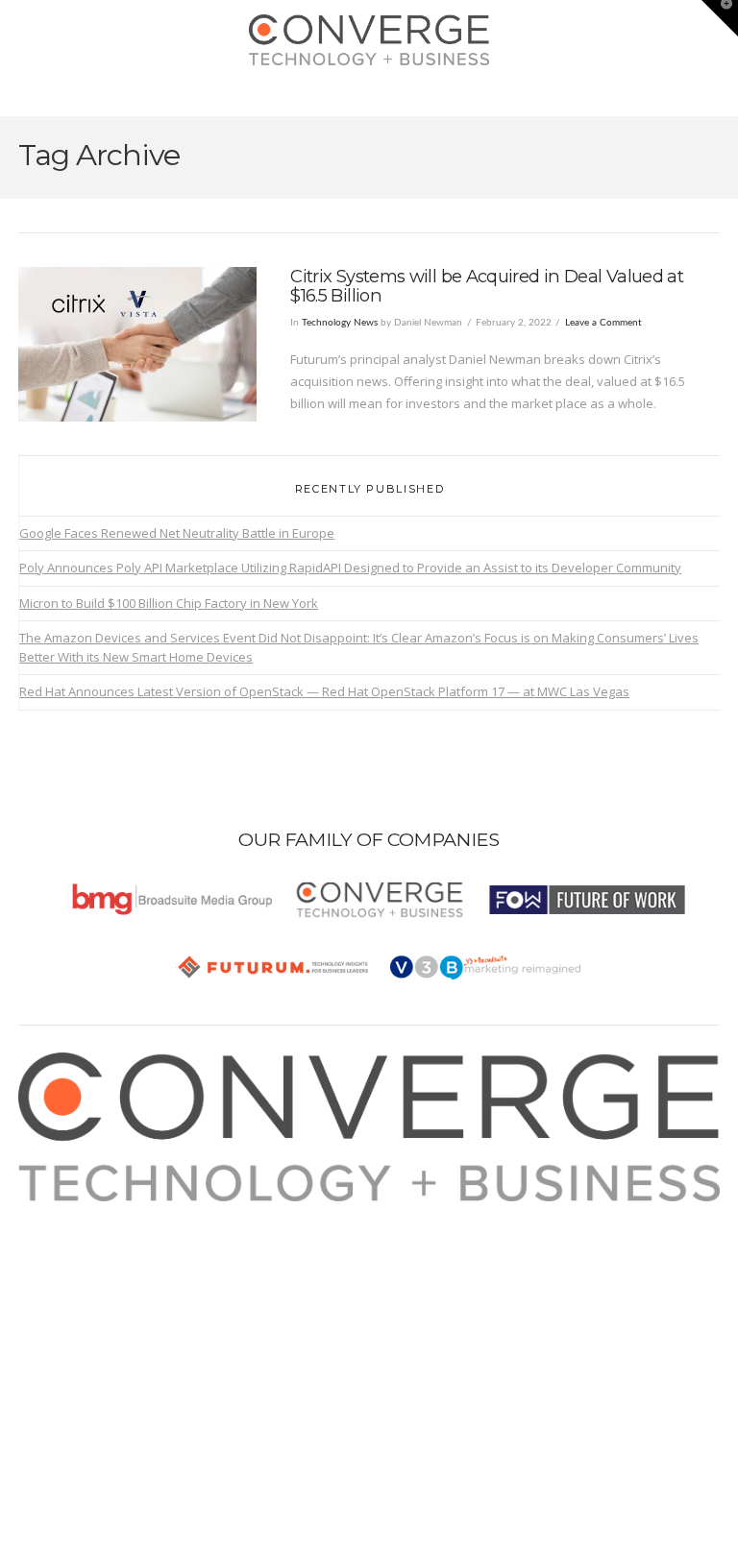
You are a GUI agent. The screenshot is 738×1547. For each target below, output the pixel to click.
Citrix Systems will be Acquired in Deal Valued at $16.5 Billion (486, 285)
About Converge (86, 1212)
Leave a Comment (603, 322)
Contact (61, 1324)
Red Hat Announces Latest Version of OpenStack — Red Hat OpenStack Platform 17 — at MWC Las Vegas (324, 691)
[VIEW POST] (137, 344)
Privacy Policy (78, 1279)
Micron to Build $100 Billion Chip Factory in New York (168, 603)
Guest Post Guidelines (104, 1301)
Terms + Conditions (95, 1257)
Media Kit (66, 1234)
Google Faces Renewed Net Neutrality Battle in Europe (176, 533)
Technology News (340, 322)
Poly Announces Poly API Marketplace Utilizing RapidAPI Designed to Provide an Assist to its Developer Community (350, 567)
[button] (369, 97)
